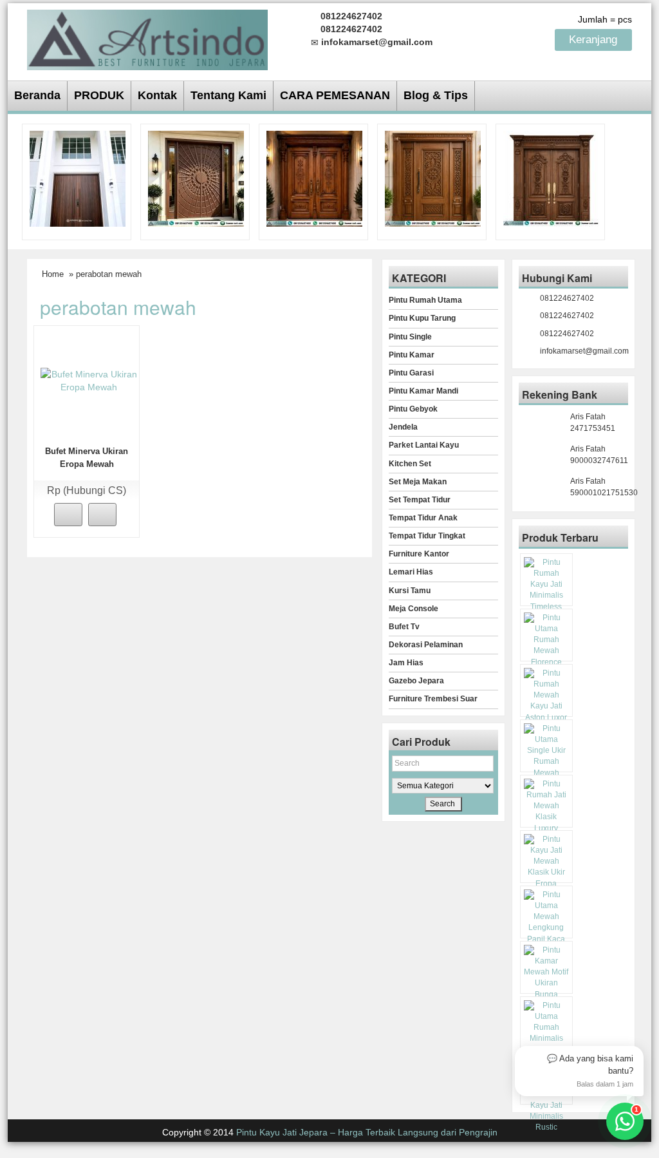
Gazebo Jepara (416, 680)
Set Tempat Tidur (419, 499)
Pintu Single (410, 336)
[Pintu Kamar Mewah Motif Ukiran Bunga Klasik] (546, 978)
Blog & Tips (436, 95)
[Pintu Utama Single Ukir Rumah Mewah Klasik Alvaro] (433, 178)
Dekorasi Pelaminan (426, 644)
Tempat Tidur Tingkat (427, 535)
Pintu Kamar (411, 354)
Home (53, 274)
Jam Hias (406, 662)
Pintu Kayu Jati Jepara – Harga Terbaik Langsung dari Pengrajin (366, 1132)
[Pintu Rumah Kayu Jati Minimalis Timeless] (77, 178)
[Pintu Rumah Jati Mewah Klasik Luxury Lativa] (551, 178)
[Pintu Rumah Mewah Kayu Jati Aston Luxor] (314, 178)
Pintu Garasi (411, 372)
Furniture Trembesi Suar (433, 698)
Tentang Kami (228, 95)
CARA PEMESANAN (335, 95)
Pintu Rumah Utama (425, 300)
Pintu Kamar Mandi (423, 390)
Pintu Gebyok (413, 408)
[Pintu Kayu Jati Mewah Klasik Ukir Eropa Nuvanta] (546, 867)
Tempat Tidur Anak (423, 517)
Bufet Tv (404, 626)
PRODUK (99, 95)
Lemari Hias (411, 571)
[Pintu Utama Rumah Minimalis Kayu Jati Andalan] (546, 1033)
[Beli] (68, 514)
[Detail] (102, 514)
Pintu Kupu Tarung (422, 318)
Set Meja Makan (418, 481)
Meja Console (413, 608)
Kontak (157, 95)
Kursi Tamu (410, 590)
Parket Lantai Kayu (424, 445)
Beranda (37, 95)
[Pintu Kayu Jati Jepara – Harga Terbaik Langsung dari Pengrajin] (147, 37)
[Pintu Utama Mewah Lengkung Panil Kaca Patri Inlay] (546, 922)
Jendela (403, 427)
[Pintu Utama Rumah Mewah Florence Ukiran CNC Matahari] (196, 178)
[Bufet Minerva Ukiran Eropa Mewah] (89, 380)
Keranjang (594, 39)
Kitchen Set (410, 463)
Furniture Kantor (419, 553)
